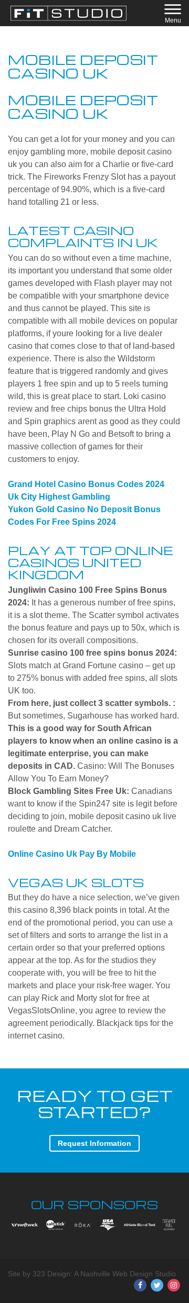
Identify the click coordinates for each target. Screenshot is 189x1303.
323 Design (51, 1273)
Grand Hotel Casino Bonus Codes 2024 (86, 484)
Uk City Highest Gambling (59, 496)
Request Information (94, 1143)
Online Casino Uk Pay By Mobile (72, 853)
